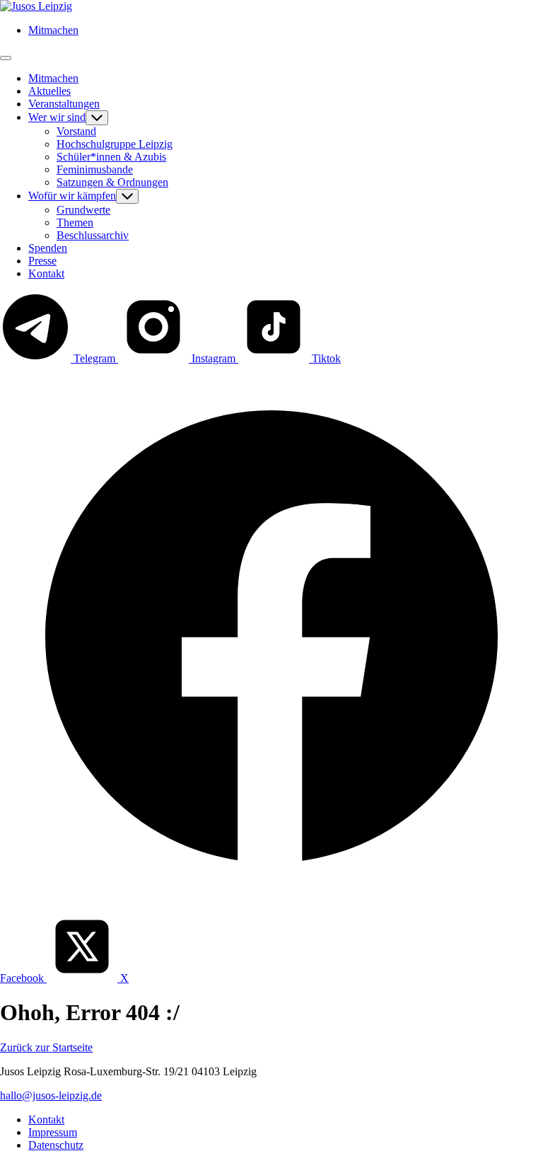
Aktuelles (49, 91)
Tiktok (325, 358)
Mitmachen (53, 30)
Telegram (94, 358)
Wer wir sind (57, 117)
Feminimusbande (95, 169)
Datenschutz (55, 1145)
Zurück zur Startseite (46, 1047)
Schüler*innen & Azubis (111, 157)
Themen (75, 222)
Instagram (213, 358)
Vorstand (76, 131)
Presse (42, 261)
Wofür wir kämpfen (72, 196)
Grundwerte (83, 210)
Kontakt (46, 273)
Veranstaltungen (64, 104)
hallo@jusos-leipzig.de (51, 1095)
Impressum (52, 1132)
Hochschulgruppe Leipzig (115, 144)
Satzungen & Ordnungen (112, 182)
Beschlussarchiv (93, 235)
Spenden (47, 248)
